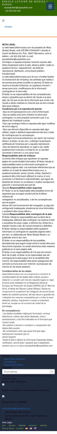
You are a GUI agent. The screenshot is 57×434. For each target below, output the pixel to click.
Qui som (12, 425)
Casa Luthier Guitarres (14, 358)
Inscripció (33, 425)
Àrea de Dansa (8, 428)
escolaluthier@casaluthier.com (16, 408)
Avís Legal (7, 422)
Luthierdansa (10, 361)
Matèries (22, 425)
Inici (3, 425)
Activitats (43, 425)
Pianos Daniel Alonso (13, 364)
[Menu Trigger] (50, 6)
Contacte (19, 428)
